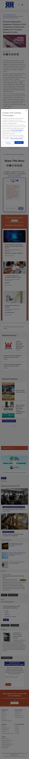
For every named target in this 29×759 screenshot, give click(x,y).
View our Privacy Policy (16, 138)
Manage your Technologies (8, 143)
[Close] (26, 110)
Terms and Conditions (17, 130)
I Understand (19, 142)
